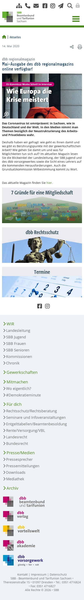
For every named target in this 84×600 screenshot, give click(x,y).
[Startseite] (4, 37)
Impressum (38, 574)
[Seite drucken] (79, 46)
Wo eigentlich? (18, 388)
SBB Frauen (16, 343)
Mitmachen (17, 382)
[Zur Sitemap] (17, 6)
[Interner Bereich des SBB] (77, 5)
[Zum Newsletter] (59, 6)
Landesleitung (18, 330)
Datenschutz (58, 574)
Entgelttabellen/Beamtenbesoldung (36, 423)
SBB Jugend (16, 337)
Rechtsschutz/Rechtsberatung (31, 410)
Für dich (14, 404)
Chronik (12, 363)
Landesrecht (16, 436)
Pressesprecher (19, 459)
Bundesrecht (17, 443)
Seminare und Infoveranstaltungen (36, 417)
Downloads (15, 472)
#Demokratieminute (23, 395)
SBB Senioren (17, 350)
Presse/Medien (21, 452)
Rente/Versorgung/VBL (25, 430)
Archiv (12, 488)
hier (49, 183)
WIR (10, 324)
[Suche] (68, 6)
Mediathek (15, 478)
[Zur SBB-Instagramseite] (51, 6)
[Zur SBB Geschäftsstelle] (26, 6)
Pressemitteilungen (22, 465)
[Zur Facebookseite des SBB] (43, 6)
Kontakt (22, 574)
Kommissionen (19, 356)
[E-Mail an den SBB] (35, 6)
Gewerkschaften (22, 372)
